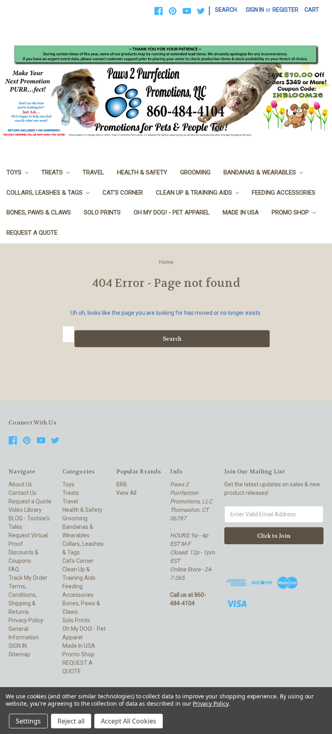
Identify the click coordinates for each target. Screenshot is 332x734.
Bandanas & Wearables (260, 172)
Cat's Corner (122, 192)
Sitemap (19, 654)
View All (126, 493)
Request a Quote (30, 501)
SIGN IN (18, 646)
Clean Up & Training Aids (195, 192)
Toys (14, 172)
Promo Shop (291, 212)
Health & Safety (142, 172)
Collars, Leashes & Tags (45, 192)
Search (226, 9)
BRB (121, 484)
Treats (52, 172)
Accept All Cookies (128, 721)
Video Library (25, 510)
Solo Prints (102, 212)
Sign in (255, 9)
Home (166, 262)
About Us (20, 484)
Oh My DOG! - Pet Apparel (172, 212)
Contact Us (22, 493)
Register (285, 9)
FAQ (14, 569)
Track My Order (28, 578)
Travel (93, 172)
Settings (28, 721)
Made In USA (241, 212)
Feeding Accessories (283, 192)
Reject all (71, 721)
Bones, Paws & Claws (38, 212)
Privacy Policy (26, 620)
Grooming (195, 172)
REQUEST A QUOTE (31, 232)
